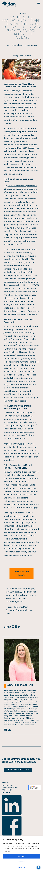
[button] (38, 2)
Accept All (21, 856)
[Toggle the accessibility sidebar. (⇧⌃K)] (38, 867)
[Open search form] (33, 2)
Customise (21, 862)
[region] (21, 854)
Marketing (32, 45)
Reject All (21, 867)
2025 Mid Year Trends (21, 573)
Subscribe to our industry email (18, 769)
